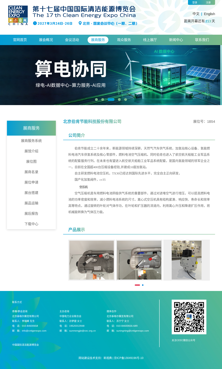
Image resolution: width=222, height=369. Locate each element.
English (209, 14)
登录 (194, 2)
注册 (208, 2)
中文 (196, 14)
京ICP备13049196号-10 (128, 358)
